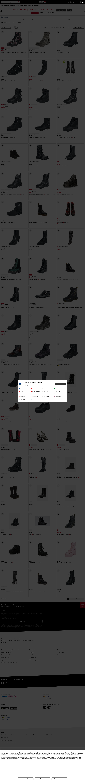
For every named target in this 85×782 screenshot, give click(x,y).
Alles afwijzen (42, 778)
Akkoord (26, 778)
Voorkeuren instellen (59, 778)
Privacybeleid (19, 759)
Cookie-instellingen (61, 758)
